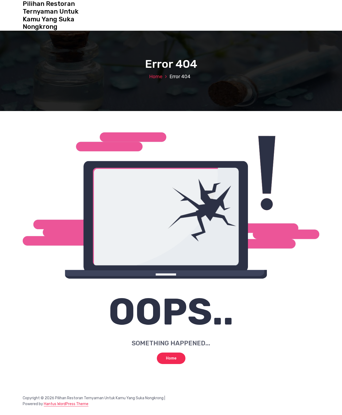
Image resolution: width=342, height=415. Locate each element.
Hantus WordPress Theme (66, 404)
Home (155, 77)
